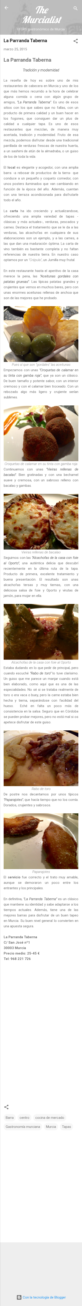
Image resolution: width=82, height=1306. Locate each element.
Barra (10, 1118)
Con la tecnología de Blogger (44, 1297)
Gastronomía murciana (23, 1127)
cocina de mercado (49, 1118)
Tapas (66, 1127)
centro (24, 1118)
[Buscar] (75, 9)
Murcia (51, 1127)
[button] (75, 41)
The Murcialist (41, 15)
